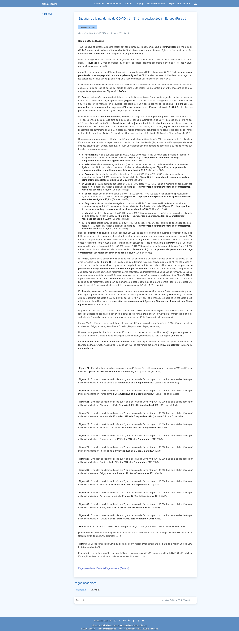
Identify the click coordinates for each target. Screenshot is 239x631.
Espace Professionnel (179, 3)
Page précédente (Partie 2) (91, 568)
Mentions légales (99, 625)
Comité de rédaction (138, 625)
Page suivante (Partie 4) (117, 568)
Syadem (91, 628)
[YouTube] (124, 620)
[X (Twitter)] (120, 620)
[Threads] (138, 620)
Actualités (99, 3)
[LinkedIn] (129, 620)
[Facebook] (143, 620)
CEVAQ (129, 3)
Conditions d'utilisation (118, 625)
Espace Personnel (156, 3)
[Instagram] (115, 620)
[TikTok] (134, 620)
